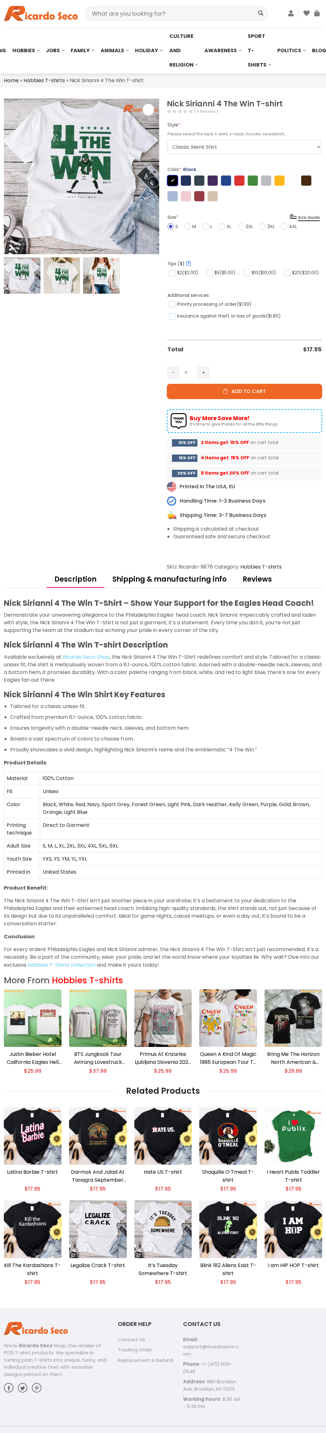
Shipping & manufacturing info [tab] (169, 579)
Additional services (188, 295)
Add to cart (247, 391)
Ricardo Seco (36, 1345)
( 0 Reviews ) (206, 111)
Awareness (220, 50)
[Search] (260, 13)
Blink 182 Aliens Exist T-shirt (228, 1269)
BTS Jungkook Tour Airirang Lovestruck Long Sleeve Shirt (98, 1058)
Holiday (146, 50)
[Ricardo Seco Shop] (41, 13)
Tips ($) (178, 264)
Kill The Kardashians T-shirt (32, 1269)
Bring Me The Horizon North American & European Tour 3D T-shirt (293, 1058)
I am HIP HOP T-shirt (293, 1265)
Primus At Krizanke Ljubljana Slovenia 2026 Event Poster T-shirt (163, 1058)
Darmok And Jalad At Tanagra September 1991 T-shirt (97, 1176)
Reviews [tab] (257, 579)
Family (80, 50)
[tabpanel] (163, 783)
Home (11, 80)
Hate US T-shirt (163, 1172)
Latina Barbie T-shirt (32, 1172)
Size (172, 217)
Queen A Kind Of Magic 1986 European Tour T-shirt (228, 1058)
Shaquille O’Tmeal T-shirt (228, 1176)
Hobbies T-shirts (44, 80)
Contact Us (131, 1339)
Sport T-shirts (257, 50)
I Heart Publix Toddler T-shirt (293, 1176)
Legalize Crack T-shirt (97, 1265)
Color (181, 169)
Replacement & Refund (145, 1360)
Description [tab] (75, 579)
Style (174, 125)
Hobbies (23, 50)
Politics (289, 50)
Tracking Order (135, 1349)
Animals (112, 50)
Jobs (53, 50)
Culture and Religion (181, 50)
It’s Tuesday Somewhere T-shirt (162, 1269)
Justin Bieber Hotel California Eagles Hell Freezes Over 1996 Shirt (33, 1058)
